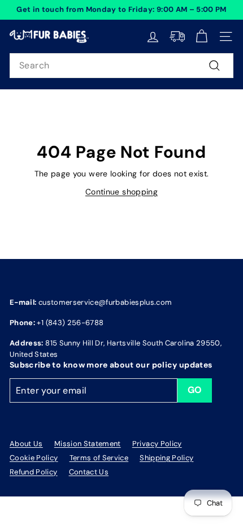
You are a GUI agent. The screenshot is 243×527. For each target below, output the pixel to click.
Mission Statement (87, 443)
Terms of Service (99, 458)
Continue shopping (121, 192)
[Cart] (201, 36)
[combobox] (121, 65)
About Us (26, 443)
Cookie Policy (34, 458)
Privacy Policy (157, 443)
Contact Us (89, 472)
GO (195, 390)
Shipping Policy (166, 458)
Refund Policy (34, 472)
